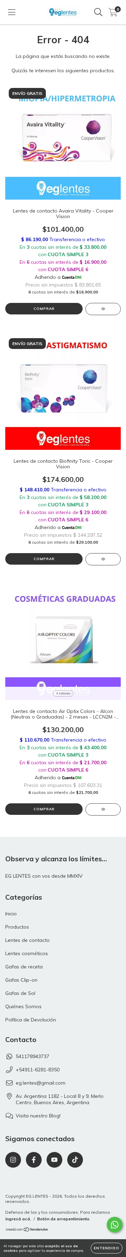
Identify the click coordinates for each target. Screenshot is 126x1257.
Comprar (44, 308)
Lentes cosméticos (26, 953)
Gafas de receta (24, 967)
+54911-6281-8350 (37, 1069)
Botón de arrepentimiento (63, 1218)
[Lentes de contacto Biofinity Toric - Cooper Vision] (103, 559)
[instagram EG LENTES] (13, 1160)
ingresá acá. (18, 1218)
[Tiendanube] (27, 1230)
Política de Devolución (30, 1020)
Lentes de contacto (27, 940)
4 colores (63, 693)
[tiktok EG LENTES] (75, 1160)
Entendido (106, 1248)
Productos (17, 927)
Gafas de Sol (20, 993)
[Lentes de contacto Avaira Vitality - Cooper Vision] (103, 309)
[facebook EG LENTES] (34, 1160)
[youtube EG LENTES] (54, 1160)
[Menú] (11, 12)
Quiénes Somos (23, 1006)
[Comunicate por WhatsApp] (114, 1225)
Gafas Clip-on (21, 980)
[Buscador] (98, 12)
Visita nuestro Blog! (38, 1116)
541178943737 (32, 1056)
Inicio (11, 913)
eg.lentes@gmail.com (40, 1083)
